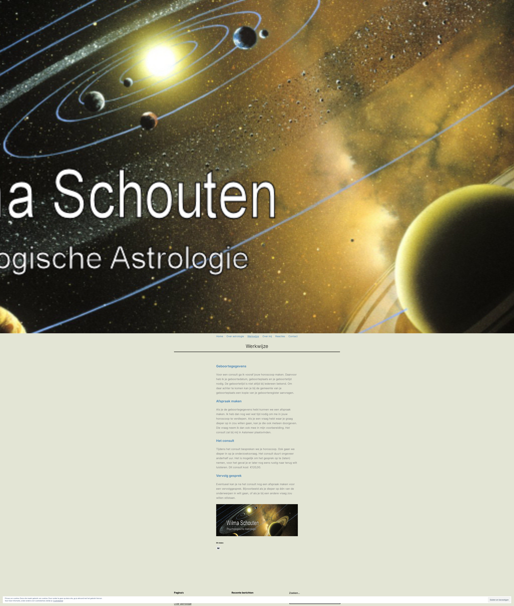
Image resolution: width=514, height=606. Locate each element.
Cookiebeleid (58, 601)
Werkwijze (253, 336)
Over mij (267, 336)
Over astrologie (235, 336)
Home (219, 336)
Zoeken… (294, 593)
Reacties (280, 336)
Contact (293, 336)
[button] (257, 520)
